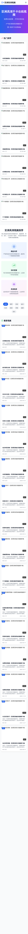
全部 (5, 304)
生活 (5, 308)
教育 (11, 304)
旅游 (11, 308)
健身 (22, 308)
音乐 (14, 311)
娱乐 (22, 304)
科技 (17, 304)
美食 (17, 308)
